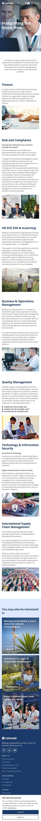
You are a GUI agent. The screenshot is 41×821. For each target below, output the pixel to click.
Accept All (20, 812)
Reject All (20, 817)
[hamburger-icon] (37, 3)
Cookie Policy (12, 808)
